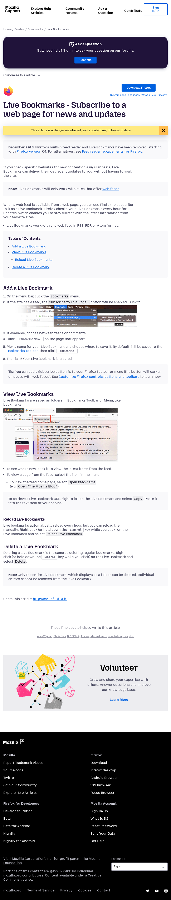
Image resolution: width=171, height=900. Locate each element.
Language (118, 859)
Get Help (97, 841)
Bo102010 (73, 636)
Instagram (166, 891)
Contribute (133, 11)
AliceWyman (44, 636)
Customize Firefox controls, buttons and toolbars (99, 377)
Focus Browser (102, 793)
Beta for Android (16, 826)
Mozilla (13, 742)
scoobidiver (115, 636)
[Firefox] (8, 91)
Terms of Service (40, 890)
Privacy (162, 95)
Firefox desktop (103, 770)
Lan (125, 636)
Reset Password (104, 826)
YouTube (156, 891)
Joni (131, 636)
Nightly (9, 833)
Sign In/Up (156, 9)
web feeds (110, 189)
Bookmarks (36, 29)
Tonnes (85, 636)
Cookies (84, 890)
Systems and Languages (125, 95)
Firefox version (29, 151)
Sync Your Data (103, 833)
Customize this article (19, 75)
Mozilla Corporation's (29, 859)
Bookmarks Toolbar (22, 351)
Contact (103, 890)
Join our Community (20, 785)
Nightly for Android (19, 841)
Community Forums (74, 11)
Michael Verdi (99, 636)
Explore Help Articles (41, 11)
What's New (148, 95)
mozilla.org (12, 890)
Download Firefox (139, 88)
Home (7, 29)
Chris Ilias (60, 636)
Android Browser (104, 778)
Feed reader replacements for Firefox (112, 151)
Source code (13, 770)
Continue (85, 60)
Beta (7, 818)
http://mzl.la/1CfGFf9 (50, 599)
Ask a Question (105, 11)
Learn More (119, 700)
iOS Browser (101, 785)
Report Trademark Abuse (23, 763)
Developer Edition (18, 811)
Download (99, 763)
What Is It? (99, 818)
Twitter (9, 778)
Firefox (19, 29)
